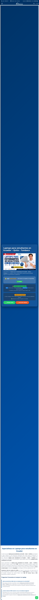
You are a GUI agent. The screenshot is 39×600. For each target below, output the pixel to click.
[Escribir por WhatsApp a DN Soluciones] (36, 597)
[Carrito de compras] (38, 3)
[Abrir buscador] (34, 4)
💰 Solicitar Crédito (22, 302)
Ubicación (15, 1)
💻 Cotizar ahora (9, 302)
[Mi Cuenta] (36, 3)
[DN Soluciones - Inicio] (19, 3)
